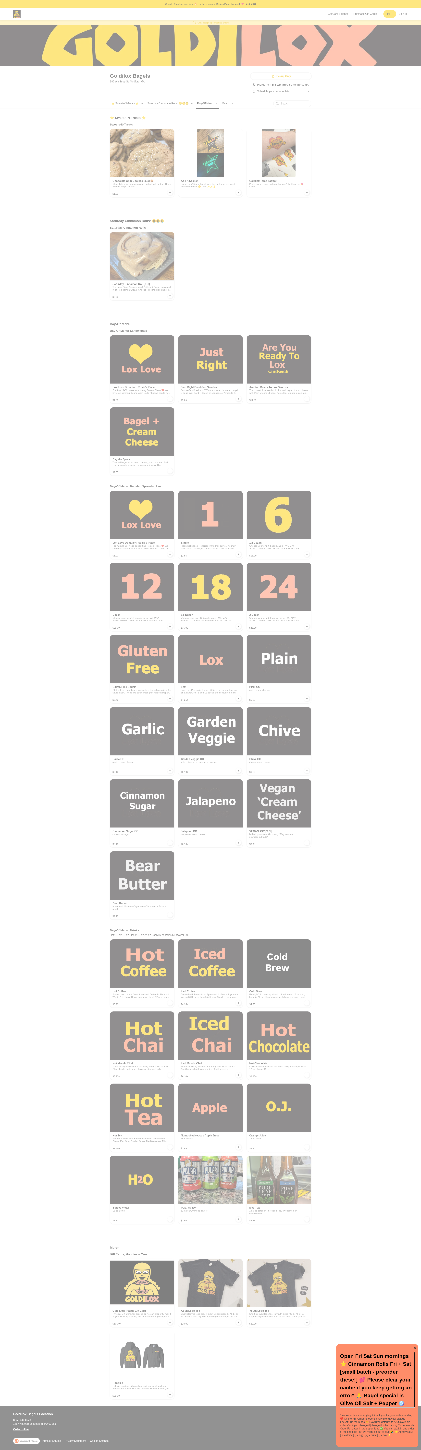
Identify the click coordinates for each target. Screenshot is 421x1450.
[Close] (415, 1348)
